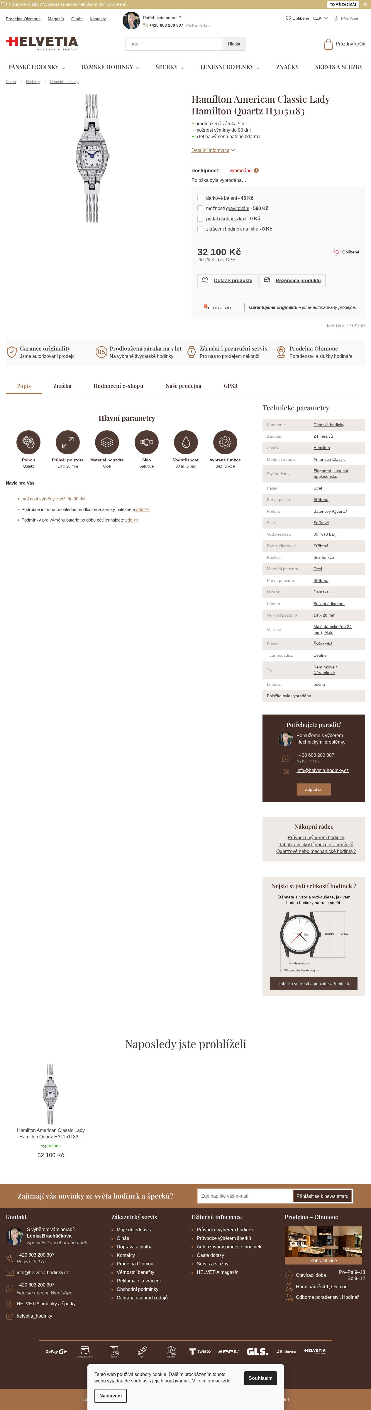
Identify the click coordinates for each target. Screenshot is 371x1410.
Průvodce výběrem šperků (224, 1238)
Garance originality (45, 348)
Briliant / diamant (329, 603)
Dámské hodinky (329, 424)
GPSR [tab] (231, 385)
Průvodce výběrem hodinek (316, 837)
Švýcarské (323, 643)
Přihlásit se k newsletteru (322, 1196)
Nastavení (110, 1395)
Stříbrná (321, 499)
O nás (76, 18)
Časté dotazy (210, 1255)
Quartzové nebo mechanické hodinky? (316, 851)
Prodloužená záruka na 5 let (146, 348)
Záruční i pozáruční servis (233, 348)
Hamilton (322, 447)
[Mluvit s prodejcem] (227, 280)
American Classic (329, 459)
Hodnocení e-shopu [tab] (118, 385)
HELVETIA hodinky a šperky (46, 1303)
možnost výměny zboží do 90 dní (53, 498)
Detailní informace (210, 150)
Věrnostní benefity (135, 1272)
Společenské (325, 476)
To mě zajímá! (343, 5)
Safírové (321, 522)
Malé (328, 632)
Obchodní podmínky (137, 1289)
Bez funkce (324, 557)
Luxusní (340, 470)
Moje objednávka (135, 1229)
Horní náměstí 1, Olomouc (323, 1286)
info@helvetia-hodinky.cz (323, 770)
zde (227, 1380)
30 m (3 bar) (325, 534)
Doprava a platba (135, 1246)
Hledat (234, 43)
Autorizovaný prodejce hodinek (229, 1246)
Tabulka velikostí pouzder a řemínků (316, 844)
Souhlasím (260, 1378)
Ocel (318, 488)
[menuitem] (36, 67)
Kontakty (98, 18)
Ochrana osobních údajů (142, 1297)
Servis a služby (212, 1263)
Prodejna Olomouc (23, 18)
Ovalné (320, 655)
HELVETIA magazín (217, 1272)
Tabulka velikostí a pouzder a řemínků (314, 983)
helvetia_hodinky (34, 1315)
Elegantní (322, 470)
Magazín (56, 18)
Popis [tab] (24, 385)
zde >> (142, 509)
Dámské (321, 592)
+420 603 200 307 (315, 755)
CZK (318, 18)
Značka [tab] (62, 385)
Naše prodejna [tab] (183, 385)
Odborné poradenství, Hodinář (327, 1297)
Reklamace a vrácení (139, 1280)
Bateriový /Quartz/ (330, 511)
